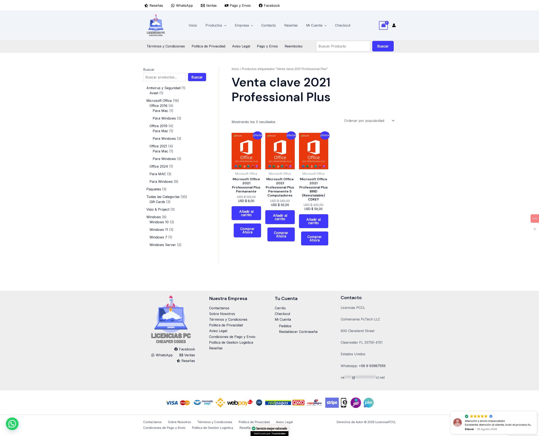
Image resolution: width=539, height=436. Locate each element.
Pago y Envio (267, 46)
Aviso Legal (241, 46)
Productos (213, 25)
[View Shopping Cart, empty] (383, 25)
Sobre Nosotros (222, 314)
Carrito (280, 308)
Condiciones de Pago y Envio (232, 337)
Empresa (242, 25)
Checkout (342, 25)
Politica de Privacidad (208, 46)
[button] (224, 25)
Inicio (193, 25)
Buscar (383, 46)
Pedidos (285, 326)
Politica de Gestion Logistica (231, 342)
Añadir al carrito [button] (246, 213)
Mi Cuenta (314, 25)
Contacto (268, 25)
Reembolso (294, 46)
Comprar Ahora (247, 230)
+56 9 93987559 (372, 366)
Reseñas (291, 25)
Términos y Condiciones (166, 46)
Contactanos (219, 308)
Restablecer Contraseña (298, 332)
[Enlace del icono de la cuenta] (394, 25)
